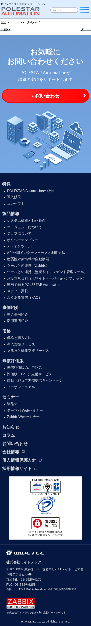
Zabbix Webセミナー (23, 416)
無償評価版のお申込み (24, 367)
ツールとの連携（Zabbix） (28, 265)
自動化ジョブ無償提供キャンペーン (35, 380)
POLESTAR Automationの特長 (30, 190)
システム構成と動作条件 (26, 220)
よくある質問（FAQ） (24, 297)
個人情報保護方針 (19, 459)
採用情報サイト (17, 468)
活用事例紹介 (17, 320)
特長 (6, 183)
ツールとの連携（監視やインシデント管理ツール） (47, 272)
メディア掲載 (17, 291)
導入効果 (14, 197)
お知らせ (10, 426)
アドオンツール (19, 246)
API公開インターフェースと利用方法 (36, 252)
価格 (6, 330)
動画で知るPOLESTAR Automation (34, 284)
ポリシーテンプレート (24, 240)
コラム (8, 435)
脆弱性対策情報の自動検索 (28, 259)
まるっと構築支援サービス (28, 350)
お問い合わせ (46, 95)
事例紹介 (10, 307)
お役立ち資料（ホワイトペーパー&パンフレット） (46, 278)
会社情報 (10, 451)
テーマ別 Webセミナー (25, 410)
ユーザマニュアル (21, 387)
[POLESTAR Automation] (21, 9)
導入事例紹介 (17, 314)
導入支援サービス (21, 344)
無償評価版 (13, 360)
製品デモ (14, 404)
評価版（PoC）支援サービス (29, 374)
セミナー (10, 396)
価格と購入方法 (19, 337)
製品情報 (10, 213)
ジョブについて (19, 233)
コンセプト (15, 203)
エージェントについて (24, 227)
